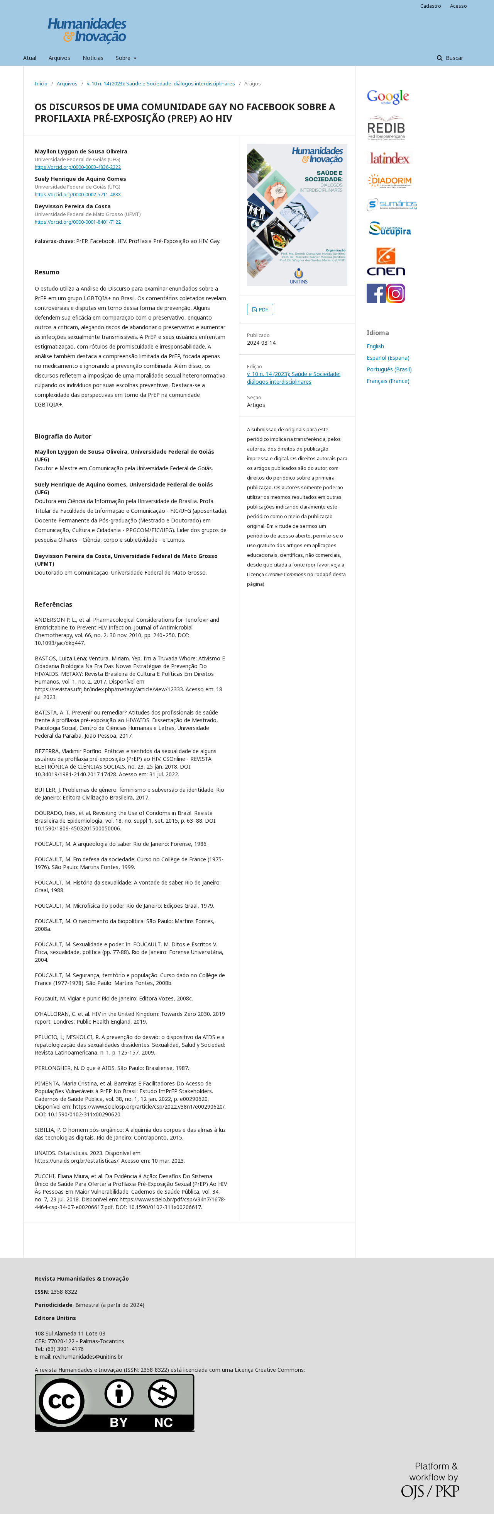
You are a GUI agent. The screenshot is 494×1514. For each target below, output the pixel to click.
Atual (29, 57)
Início (41, 83)
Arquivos (59, 57)
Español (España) (388, 357)
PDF (263, 309)
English (375, 346)
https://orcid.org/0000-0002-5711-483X (78, 194)
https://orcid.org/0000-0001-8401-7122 (78, 221)
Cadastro (430, 5)
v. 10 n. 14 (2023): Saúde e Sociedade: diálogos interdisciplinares (161, 83)
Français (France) (388, 380)
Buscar (453, 57)
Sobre (124, 57)
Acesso (458, 5)
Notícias (93, 57)
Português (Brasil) (389, 369)
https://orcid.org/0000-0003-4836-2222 (78, 167)
